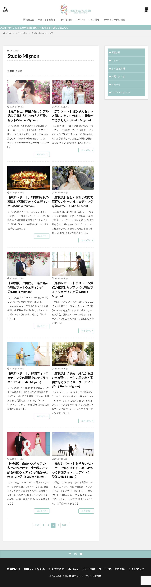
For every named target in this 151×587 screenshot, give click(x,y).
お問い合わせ (118, 76)
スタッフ (115, 60)
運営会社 (115, 52)
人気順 (18, 71)
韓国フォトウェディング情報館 (85, 576)
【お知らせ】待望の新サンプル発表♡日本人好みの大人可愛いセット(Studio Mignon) (28, 115)
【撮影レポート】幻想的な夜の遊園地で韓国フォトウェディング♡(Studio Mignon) (28, 201)
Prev (37, 525)
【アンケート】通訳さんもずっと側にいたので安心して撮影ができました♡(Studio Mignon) (72, 115)
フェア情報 (93, 19)
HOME (8, 33)
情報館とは (28, 19)
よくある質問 (118, 68)
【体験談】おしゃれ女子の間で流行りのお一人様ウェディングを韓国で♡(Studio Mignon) (72, 201)
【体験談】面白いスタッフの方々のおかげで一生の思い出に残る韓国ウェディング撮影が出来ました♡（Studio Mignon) (28, 470)
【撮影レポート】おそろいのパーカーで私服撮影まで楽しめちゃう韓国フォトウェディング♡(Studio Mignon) (72, 470)
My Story (80, 19)
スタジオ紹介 (65, 19)
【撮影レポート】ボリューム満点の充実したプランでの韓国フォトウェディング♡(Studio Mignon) (72, 289)
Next (64, 525)
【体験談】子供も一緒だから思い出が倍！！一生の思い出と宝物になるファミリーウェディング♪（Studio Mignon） (72, 379)
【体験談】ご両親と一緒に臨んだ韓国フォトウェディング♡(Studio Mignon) (28, 287)
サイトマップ (136, 568)
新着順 (10, 71)
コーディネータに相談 (114, 19)
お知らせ (115, 84)
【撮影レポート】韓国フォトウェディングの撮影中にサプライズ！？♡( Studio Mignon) (28, 377)
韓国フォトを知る (46, 19)
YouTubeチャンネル (121, 92)
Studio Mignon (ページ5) (42, 33)
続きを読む (42, 154)
